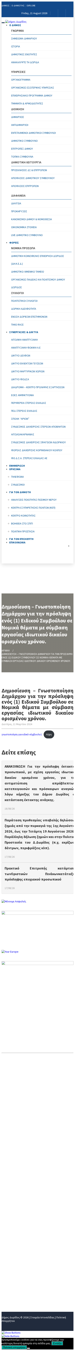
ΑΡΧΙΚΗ (6, 650)
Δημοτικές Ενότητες (24, 54)
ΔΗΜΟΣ (5, 5)
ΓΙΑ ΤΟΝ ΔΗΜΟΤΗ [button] (20, 492)
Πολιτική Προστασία (23, 531)
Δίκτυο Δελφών (20, 355)
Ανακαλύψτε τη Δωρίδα (25, 62)
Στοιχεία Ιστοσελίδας (42, 1317)
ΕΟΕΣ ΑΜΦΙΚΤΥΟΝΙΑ (22, 395)
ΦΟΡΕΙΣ (14, 242)
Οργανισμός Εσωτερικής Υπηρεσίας (32, 87)
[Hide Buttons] (10, 1336)
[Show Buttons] (11, 1332)
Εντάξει (57, 1343)
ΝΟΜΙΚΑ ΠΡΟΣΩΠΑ (14, 1253)
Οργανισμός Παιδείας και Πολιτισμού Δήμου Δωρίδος (38, 283)
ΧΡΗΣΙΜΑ (8, 1272)
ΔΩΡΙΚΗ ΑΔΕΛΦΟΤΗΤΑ (23, 308)
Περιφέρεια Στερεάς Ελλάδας (28, 403)
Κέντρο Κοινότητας (23, 515)
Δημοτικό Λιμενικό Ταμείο (27, 271)
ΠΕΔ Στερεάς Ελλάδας (24, 411)
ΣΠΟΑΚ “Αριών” (20, 418)
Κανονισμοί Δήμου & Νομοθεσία (31, 219)
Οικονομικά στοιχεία (24, 227)
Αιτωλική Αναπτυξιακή (24, 339)
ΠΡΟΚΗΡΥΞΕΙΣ (19, 211)
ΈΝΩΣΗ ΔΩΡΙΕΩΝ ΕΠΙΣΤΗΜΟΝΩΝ (29, 316)
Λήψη (49, 734)
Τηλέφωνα (17, 476)
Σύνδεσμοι (18, 484)
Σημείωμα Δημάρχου (24, 38)
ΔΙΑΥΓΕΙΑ (16, 203)
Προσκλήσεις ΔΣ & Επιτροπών (29, 170)
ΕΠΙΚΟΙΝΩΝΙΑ (17, 542)
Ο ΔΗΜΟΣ (15, 25)
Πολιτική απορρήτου (14, 1347)
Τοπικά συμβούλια (22, 156)
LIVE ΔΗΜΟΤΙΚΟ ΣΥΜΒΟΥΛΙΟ (27, 235)
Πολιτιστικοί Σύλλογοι (24, 301)
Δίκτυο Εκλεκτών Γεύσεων (27, 363)
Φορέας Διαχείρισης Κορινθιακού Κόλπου (36, 450)
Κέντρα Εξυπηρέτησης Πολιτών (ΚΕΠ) (33, 507)
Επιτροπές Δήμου (22, 148)
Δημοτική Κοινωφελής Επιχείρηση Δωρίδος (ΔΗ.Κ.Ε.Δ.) (37, 259)
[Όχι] (28, 1348)
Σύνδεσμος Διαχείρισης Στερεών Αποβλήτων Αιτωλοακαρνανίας (38, 430)
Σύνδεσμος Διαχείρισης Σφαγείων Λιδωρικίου (38, 442)
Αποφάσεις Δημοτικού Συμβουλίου (33, 178)
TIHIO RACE (17, 324)
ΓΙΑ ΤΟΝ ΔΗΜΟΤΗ (14, 1278)
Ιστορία (15, 46)
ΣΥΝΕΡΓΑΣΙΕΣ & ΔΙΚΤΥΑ (23, 332)
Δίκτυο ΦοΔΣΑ (20, 379)
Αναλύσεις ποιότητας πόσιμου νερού (34, 499)
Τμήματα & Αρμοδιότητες (27, 103)
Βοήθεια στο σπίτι (22, 523)
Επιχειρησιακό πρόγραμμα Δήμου (31, 95)
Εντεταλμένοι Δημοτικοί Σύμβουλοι (33, 133)
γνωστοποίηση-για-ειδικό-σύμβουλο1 (22, 734)
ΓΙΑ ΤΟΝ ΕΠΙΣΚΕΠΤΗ (15, 1285)
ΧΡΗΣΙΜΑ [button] (14, 469)
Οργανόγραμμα (20, 79)
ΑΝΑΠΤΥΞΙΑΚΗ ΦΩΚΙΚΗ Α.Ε (26, 347)
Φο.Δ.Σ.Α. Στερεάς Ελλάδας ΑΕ (29, 458)
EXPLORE (31, 5)
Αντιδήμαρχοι (19, 125)
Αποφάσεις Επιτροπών (25, 186)
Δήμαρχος (17, 117)
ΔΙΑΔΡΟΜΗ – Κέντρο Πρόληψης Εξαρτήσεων (37, 387)
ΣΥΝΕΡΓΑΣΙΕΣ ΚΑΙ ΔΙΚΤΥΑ (18, 1259)
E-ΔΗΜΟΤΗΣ (18, 5)
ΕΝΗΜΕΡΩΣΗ (10, 1265)
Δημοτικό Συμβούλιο (24, 140)
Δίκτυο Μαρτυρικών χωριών (27, 371)
